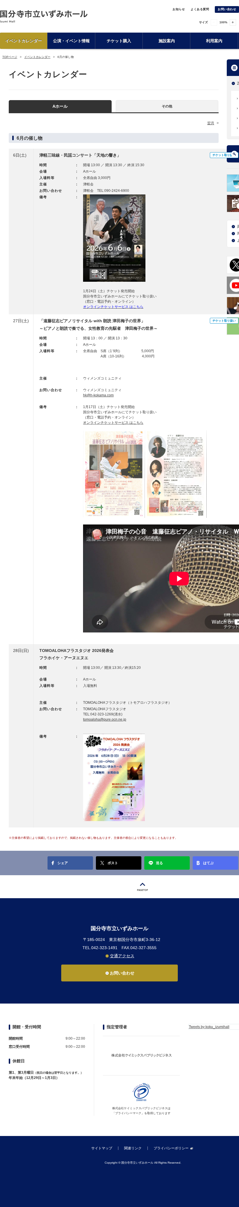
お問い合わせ (227, 9)
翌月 (210, 123)
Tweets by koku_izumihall (209, 1027)
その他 (167, 106)
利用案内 (214, 40)
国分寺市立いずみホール (43, 16)
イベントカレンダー (23, 40)
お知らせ (179, 9)
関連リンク (133, 1148)
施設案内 (167, 40)
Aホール (60, 106)
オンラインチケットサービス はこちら (113, 423)
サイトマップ (101, 1148)
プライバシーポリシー (171, 1148)
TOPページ (9, 57)
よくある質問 (200, 9)
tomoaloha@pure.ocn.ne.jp (104, 719)
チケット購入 (119, 40)
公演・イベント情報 (71, 40)
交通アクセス (122, 955)
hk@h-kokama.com (98, 395)
